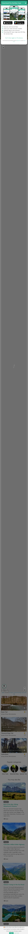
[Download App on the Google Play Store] (19, 22)
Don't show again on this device (14, 38)
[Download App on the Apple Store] (8, 23)
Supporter (18, 40)
